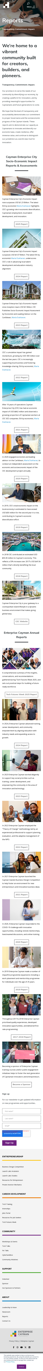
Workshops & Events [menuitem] (9, 1242)
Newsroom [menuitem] (6, 1312)
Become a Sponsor (21, 1085)
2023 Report (22, 325)
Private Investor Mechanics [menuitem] (12, 1185)
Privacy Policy (10, 1362)
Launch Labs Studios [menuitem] (9, 1176)
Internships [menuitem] (6, 1209)
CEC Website (21, 622)
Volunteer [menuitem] (5, 1279)
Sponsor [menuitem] (5, 1283)
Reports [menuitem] (5, 1316)
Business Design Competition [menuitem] (13, 1167)
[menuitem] (21, 1156)
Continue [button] (21, 1367)
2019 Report (22, 528)
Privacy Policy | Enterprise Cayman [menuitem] (21, 1341)
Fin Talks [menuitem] (5, 1250)
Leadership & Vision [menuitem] (9, 1307)
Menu (29, 7)
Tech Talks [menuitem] (6, 1246)
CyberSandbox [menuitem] (7, 1255)
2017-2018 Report (21, 1037)
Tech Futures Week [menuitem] (9, 1222)
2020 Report (22, 479)
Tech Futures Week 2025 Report (21, 695)
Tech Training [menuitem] (7, 1204)
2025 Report (22, 224)
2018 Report (22, 576)
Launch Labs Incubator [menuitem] (10, 1171)
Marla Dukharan (23, 206)
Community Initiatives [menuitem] (10, 1260)
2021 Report (22, 430)
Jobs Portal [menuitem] (6, 1213)
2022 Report (22, 378)
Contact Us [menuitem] (6, 1321)
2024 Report (22, 277)
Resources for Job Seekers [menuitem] (11, 1218)
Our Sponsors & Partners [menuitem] (11, 1288)
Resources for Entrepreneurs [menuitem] (12, 1180)
